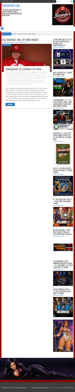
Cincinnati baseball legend (38, 74)
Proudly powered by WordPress (40, 388)
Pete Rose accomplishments (23, 78)
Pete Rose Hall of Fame (20, 80)
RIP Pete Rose (34, 82)
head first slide (21, 76)
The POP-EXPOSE (6, 45)
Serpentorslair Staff (25, 72)
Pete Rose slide (26, 82)
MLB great (42, 76)
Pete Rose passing (16, 82)
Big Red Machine (24, 74)
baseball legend (15, 74)
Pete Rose (11, 78)
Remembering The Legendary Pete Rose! (24, 69)
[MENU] (2, 28)
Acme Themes (69, 388)
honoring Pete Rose (32, 76)
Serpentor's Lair (11, 5)
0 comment (28, 84)
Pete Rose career (36, 78)
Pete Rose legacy (32, 80)
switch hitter (18, 84)
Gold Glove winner (11, 76)
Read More (10, 104)
